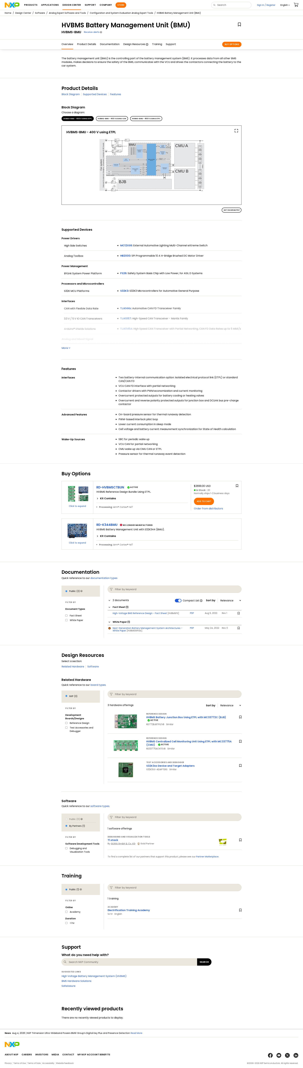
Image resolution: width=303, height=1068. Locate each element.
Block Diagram (71, 94)
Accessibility (48, 1063)
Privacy (8, 1063)
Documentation (109, 44)
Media (55, 1054)
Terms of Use (19, 1063)
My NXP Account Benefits (93, 1054)
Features (115, 94)
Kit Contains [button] (108, 498)
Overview (67, 44)
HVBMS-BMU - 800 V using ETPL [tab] (146, 118)
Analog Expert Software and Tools (67, 13)
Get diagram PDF (232, 210)
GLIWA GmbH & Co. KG (123, 843)
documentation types (103, 578)
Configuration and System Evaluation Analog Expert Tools (121, 13)
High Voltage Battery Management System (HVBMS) (94, 976)
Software (40, 13)
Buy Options (232, 44)
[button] (285, 5)
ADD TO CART (204, 501)
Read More (136, 1033)
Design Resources (134, 44)
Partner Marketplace (207, 856)
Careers (27, 1054)
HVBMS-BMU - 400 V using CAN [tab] (112, 118)
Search (204, 962)
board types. (98, 685)
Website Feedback (65, 1063)
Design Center (23, 13)
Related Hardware (73, 666)
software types (99, 806)
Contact (68, 1054)
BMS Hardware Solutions (76, 981)
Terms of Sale (34, 1063)
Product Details (86, 44)
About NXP (11, 1054)
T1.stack (113, 840)
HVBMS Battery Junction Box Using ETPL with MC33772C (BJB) (186, 717)
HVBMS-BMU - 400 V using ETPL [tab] (77, 118)
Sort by (210, 600)
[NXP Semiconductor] (12, 5)
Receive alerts (91, 32)
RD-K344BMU (106, 525)
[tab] (142, 498)
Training (157, 44)
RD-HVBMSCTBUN (110, 487)
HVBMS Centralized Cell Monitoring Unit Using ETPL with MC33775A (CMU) (189, 743)
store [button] (120, 5)
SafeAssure (68, 986)
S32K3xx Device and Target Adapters (170, 766)
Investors (41, 1054)
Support (171, 44)
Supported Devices (95, 94)
